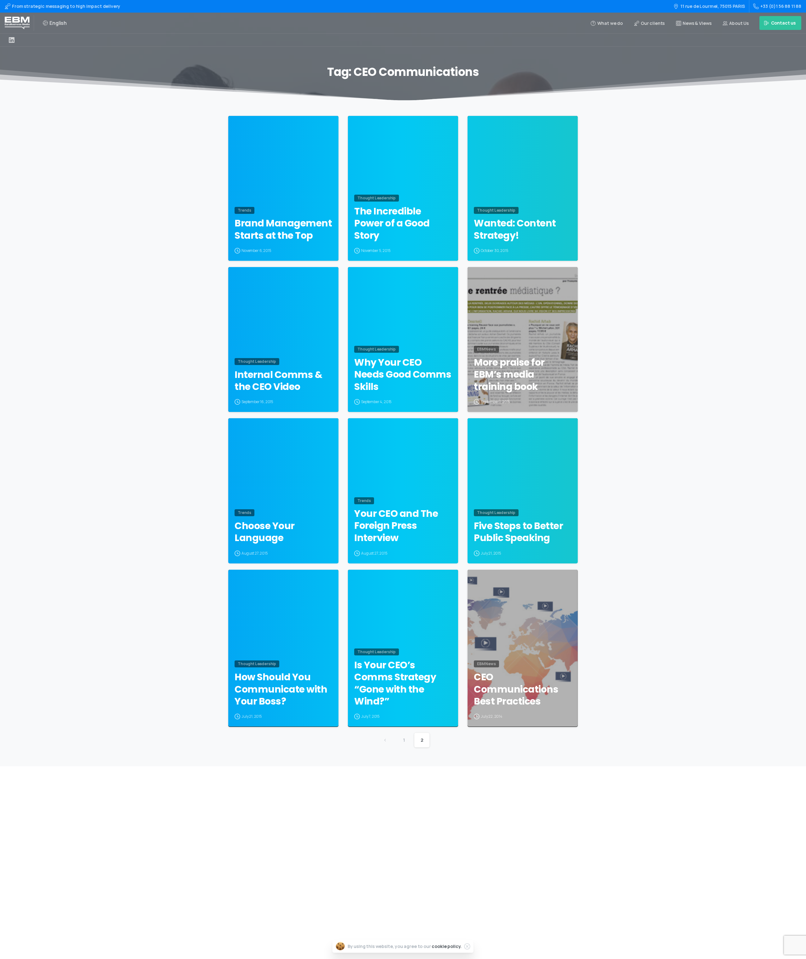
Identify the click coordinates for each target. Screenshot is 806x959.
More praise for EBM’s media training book (509, 375)
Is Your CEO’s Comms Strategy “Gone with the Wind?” (395, 683)
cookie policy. (447, 946)
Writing (386, 814)
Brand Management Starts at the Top (283, 229)
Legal (384, 885)
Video (384, 834)
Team (384, 855)
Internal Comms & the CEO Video (278, 381)
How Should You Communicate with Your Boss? (281, 689)
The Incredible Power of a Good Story (392, 223)
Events (385, 845)
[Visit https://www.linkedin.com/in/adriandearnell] (11, 40)
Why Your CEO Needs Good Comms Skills (402, 375)
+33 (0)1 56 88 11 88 (780, 6)
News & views (392, 874)
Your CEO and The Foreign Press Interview (396, 526)
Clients (386, 864)
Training (387, 824)
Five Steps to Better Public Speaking (518, 532)
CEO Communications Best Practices (516, 689)
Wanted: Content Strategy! (515, 229)
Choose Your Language (265, 532)
